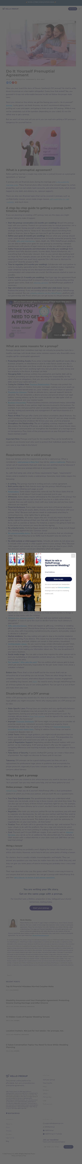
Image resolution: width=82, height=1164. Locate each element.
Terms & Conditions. (64, 587)
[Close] (73, 556)
